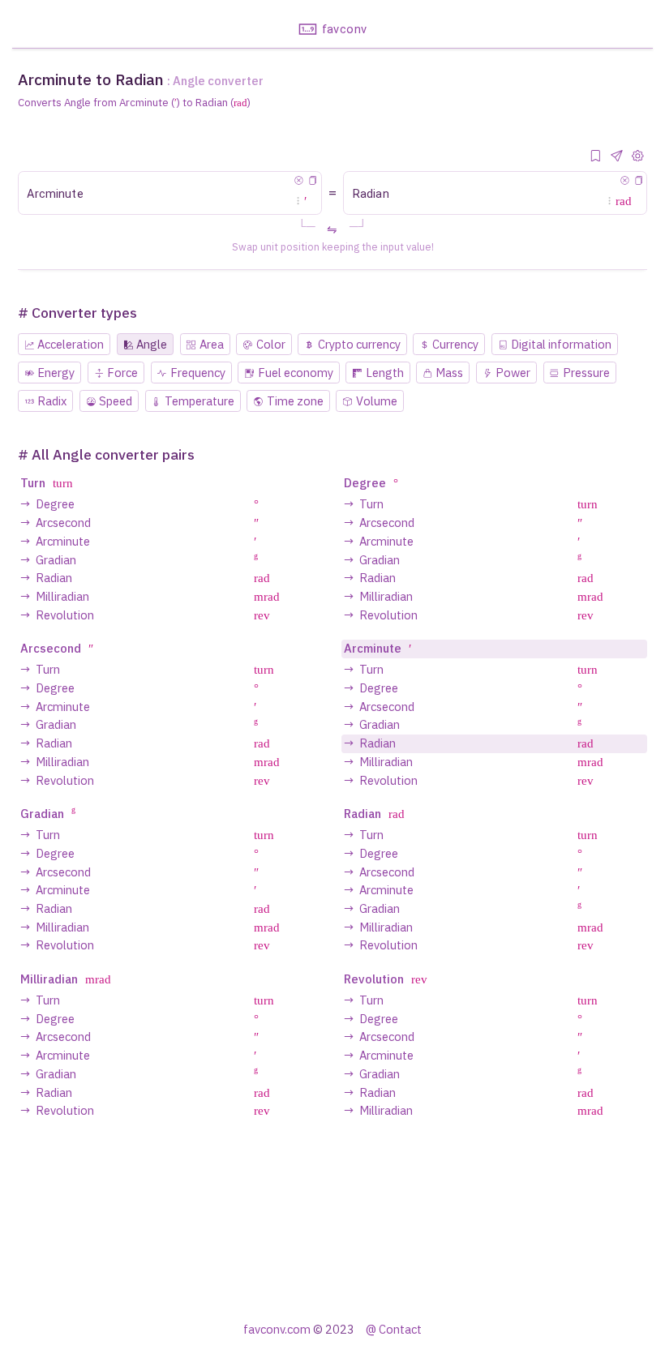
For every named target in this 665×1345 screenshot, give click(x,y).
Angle (151, 344)
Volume (376, 401)
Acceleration (70, 344)
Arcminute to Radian (91, 79)
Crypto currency (359, 344)
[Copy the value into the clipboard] (313, 180)
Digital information (561, 344)
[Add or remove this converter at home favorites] (595, 156)
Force (122, 372)
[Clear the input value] (299, 180)
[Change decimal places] (638, 156)
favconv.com (277, 1329)
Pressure (586, 372)
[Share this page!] (616, 156)
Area (212, 344)
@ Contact (394, 1329)
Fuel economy (295, 372)
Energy (56, 372)
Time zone (295, 401)
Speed (115, 401)
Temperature (199, 401)
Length (385, 372)
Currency (455, 344)
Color (270, 344)
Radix (51, 401)
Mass (449, 372)
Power (513, 372)
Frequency (197, 372)
